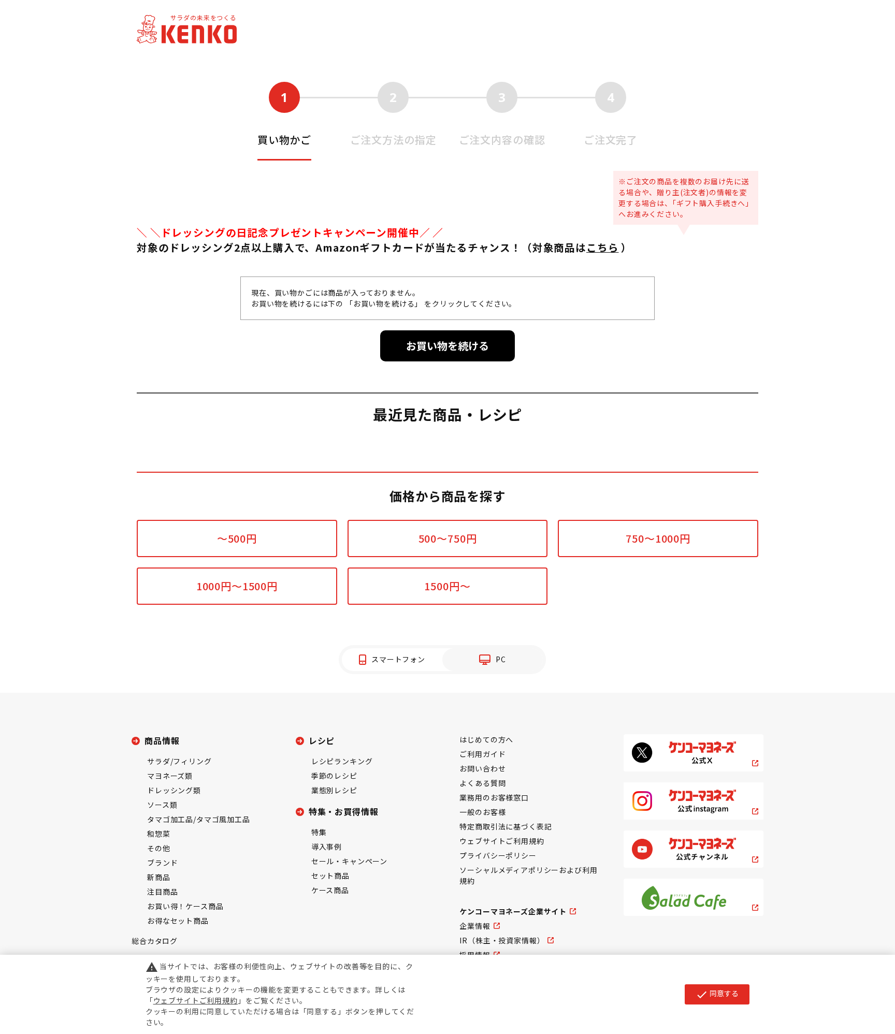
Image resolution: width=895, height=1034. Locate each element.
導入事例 (326, 846)
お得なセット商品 (178, 920)
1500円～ (447, 585)
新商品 (158, 877)
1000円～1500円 (237, 585)
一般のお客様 (482, 812)
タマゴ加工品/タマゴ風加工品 (198, 819)
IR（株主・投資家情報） (501, 940)
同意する (717, 994)
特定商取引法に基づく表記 (505, 826)
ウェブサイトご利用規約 (501, 841)
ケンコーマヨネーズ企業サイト (513, 911)
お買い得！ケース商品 (185, 906)
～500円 (237, 538)
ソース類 (162, 804)
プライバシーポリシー (497, 855)
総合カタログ (155, 941)
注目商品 (162, 891)
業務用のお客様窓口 (494, 797)
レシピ (322, 740)
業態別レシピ (334, 790)
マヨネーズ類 (170, 775)
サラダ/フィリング (179, 761)
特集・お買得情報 (344, 811)
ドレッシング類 (174, 790)
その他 (158, 848)
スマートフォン (398, 659)
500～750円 (447, 538)
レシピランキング (342, 761)
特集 (319, 832)
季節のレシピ (334, 775)
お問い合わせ (482, 768)
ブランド (162, 862)
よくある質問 (482, 783)
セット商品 (330, 875)
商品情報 (162, 740)
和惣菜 (158, 833)
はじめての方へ (486, 739)
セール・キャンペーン (349, 861)
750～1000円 (658, 538)
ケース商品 (330, 890)
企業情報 (474, 926)
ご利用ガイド (482, 754)
